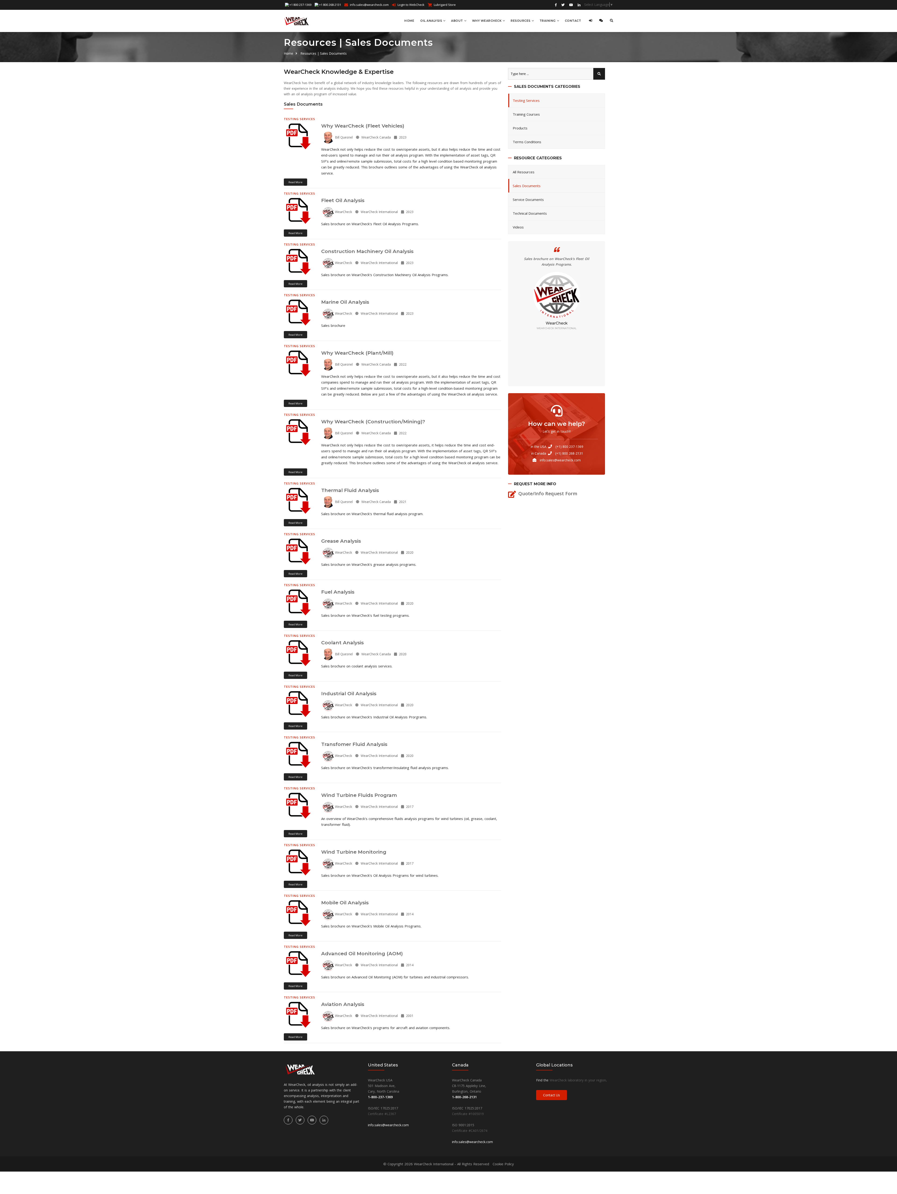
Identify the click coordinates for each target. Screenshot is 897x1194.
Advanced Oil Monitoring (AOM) (362, 953)
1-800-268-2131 (464, 1097)
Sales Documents (527, 185)
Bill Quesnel (343, 137)
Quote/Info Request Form (547, 493)
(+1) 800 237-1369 (569, 446)
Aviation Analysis (342, 1004)
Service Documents (528, 199)
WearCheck (343, 212)
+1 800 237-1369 (300, 5)
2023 (402, 137)
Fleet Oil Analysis (342, 200)
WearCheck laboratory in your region (578, 1080)
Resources (520, 20)
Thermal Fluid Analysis (350, 490)
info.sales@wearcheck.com (369, 5)
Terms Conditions (527, 141)
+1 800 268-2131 (330, 5)
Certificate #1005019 (468, 1114)
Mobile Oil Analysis (345, 902)
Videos (518, 227)
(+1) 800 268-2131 (569, 453)
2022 (402, 364)
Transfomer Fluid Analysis (354, 744)
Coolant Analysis (342, 642)
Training (548, 20)
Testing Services (526, 100)
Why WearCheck (487, 20)
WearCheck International (379, 212)
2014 (409, 914)
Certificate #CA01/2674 (469, 1130)
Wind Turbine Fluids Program (359, 795)
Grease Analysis (341, 541)
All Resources (523, 172)
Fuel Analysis (337, 592)
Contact (573, 20)
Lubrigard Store (445, 5)
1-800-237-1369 (380, 1097)
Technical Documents (530, 213)
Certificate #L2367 (382, 1114)
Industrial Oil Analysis (348, 693)
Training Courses (526, 114)
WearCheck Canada (375, 137)
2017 (409, 806)
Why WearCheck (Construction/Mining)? (373, 421)
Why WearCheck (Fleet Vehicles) (362, 126)
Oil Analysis (431, 20)
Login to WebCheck (411, 5)
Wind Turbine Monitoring (353, 852)
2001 (409, 1015)
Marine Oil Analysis (345, 302)
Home (409, 20)
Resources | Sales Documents (323, 53)
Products (520, 128)
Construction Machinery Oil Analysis (367, 251)
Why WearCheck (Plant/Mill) (357, 353)
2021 (402, 501)
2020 (409, 552)
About (457, 20)
